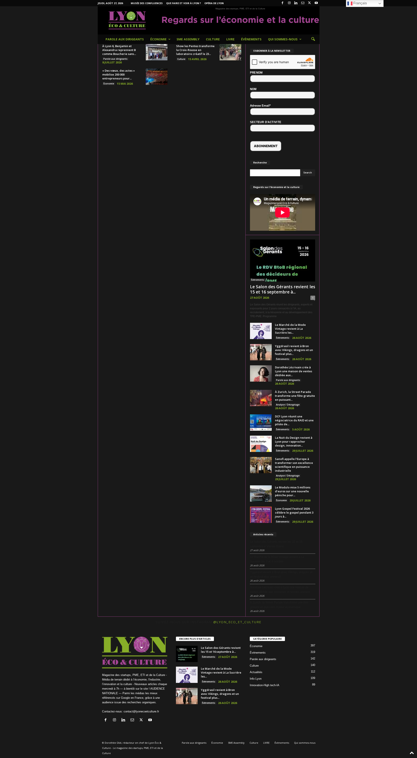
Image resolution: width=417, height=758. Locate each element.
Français (359, 3)
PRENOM (256, 72)
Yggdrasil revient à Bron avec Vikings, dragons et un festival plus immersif (281, 574)
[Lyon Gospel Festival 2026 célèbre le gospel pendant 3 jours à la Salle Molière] (261, 515)
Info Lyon (255, 678)
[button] (313, 39)
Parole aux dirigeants (125, 39)
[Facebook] (282, 3)
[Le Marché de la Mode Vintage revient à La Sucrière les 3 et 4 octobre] (261, 331)
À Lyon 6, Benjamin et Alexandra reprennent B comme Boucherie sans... (119, 50)
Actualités (256, 672)
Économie (158, 39)
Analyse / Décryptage (288, 404)
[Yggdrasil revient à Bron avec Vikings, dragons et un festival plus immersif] (261, 352)
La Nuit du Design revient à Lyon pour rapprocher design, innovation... (293, 441)
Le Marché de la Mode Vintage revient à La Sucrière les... (290, 329)
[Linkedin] (296, 3)
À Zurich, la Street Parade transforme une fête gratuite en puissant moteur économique (279, 605)
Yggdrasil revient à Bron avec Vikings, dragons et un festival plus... (294, 350)
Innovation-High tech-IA (264, 685)
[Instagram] (289, 3)
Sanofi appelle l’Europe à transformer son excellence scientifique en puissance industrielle (294, 465)
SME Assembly (188, 39)
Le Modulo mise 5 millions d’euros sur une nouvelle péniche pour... (292, 491)
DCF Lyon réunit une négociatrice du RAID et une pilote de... (294, 420)
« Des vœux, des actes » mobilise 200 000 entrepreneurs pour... (118, 74)
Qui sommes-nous (283, 39)
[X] (309, 3)
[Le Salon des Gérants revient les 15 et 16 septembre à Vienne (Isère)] (282, 260)
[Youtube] (316, 3)
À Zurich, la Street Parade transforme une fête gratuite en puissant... (295, 396)
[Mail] (302, 3)
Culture (213, 39)
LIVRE (230, 39)
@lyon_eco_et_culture (237, 622)
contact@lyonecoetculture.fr (141, 711)
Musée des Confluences (147, 3)
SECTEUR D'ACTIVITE (265, 122)
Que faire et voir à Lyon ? (183, 3)
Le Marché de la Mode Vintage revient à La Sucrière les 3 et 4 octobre (277, 559)
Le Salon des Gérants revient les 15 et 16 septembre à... (282, 289)
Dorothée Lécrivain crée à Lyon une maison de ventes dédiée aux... (293, 371)
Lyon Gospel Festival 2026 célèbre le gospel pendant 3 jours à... (294, 512)
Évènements (251, 39)
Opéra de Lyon (214, 3)
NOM (253, 89)
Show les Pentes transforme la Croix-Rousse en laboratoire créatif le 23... (195, 50)
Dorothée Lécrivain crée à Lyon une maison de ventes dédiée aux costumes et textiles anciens (280, 589)
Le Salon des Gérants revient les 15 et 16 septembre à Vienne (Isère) (276, 544)
